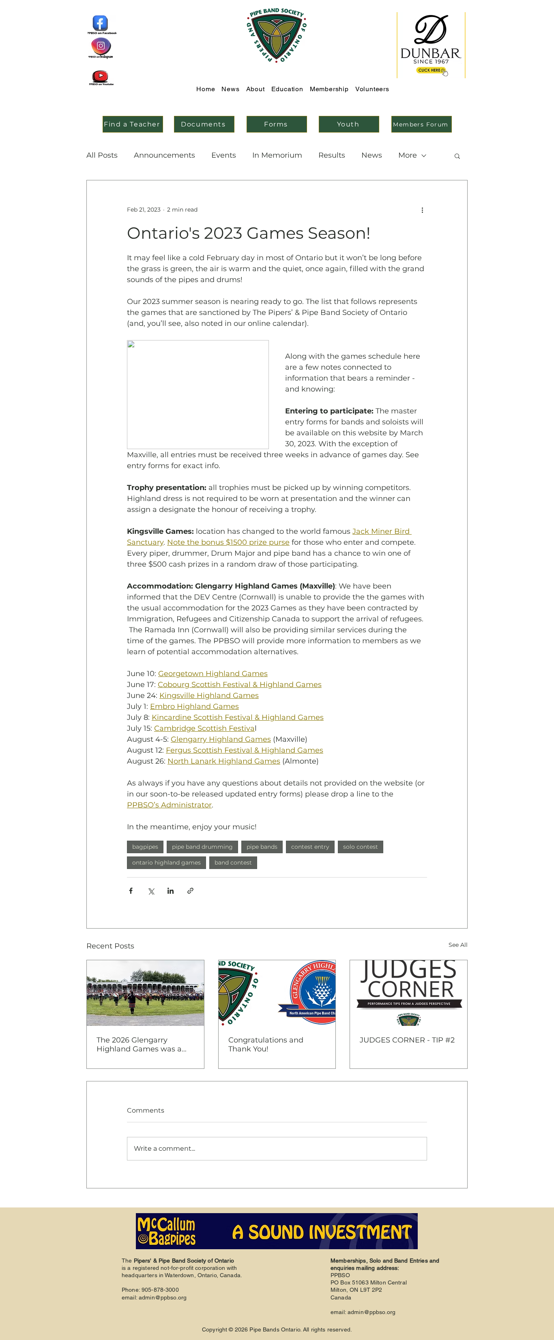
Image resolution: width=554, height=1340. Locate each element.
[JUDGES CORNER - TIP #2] (408, 993)
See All (458, 944)
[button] (457, 155)
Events (223, 155)
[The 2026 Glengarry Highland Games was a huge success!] (145, 993)
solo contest (360, 846)
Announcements (164, 155)
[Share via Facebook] (131, 891)
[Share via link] (190, 891)
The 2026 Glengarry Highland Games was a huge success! (139, 1044)
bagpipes (145, 846)
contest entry (310, 846)
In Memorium (277, 155)
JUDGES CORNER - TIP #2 (407, 1040)
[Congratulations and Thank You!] (277, 993)
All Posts (102, 155)
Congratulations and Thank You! (265, 1044)
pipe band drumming (202, 846)
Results (331, 155)
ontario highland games (166, 862)
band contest (233, 862)
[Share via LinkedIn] (170, 891)
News (371, 155)
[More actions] (422, 209)
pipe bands (262, 846)
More (407, 155)
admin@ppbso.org (163, 1297)
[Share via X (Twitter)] (151, 891)
